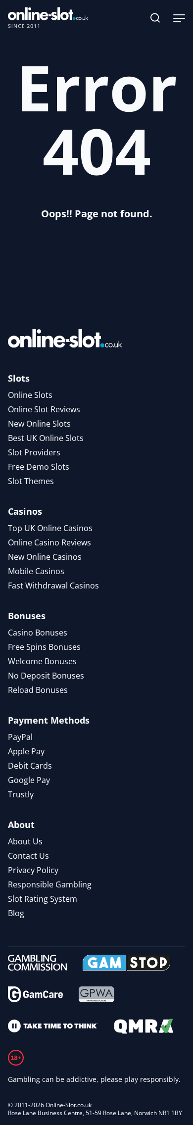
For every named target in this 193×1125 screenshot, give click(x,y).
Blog (16, 913)
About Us (25, 841)
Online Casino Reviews (49, 542)
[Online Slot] (48, 18)
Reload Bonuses (38, 690)
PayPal (20, 737)
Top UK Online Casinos (50, 528)
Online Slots (30, 395)
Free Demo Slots (38, 466)
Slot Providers (34, 452)
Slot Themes (31, 481)
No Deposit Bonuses (46, 675)
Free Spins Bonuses (44, 646)
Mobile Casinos (36, 571)
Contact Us (28, 855)
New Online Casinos (45, 556)
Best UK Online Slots (46, 438)
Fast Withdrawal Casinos (53, 585)
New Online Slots (39, 423)
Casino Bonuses (37, 632)
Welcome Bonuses (42, 661)
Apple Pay (26, 751)
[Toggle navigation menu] (179, 18)
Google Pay (29, 780)
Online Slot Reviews (44, 409)
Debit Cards (30, 765)
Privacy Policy (33, 870)
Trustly (21, 794)
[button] (155, 18)
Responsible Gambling (50, 884)
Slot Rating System (42, 898)
